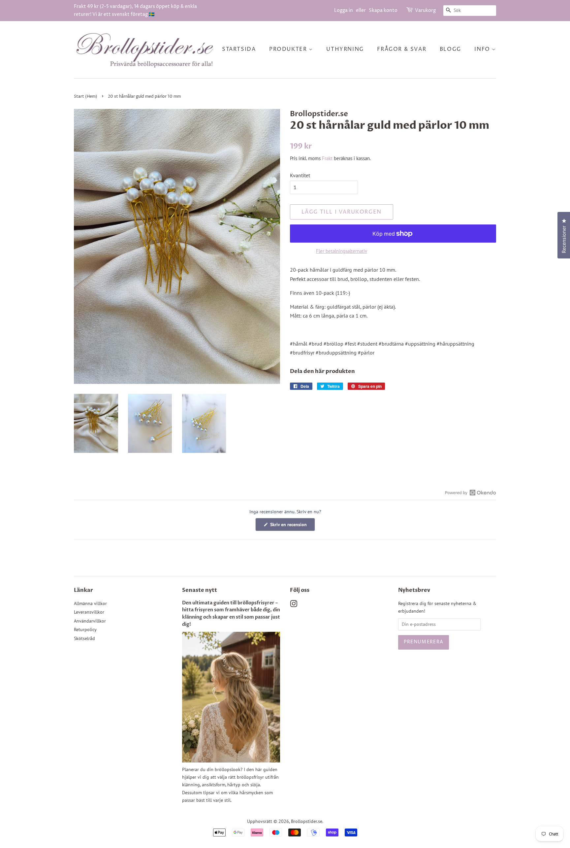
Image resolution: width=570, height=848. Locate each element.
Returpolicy (85, 629)
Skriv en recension (292, 526)
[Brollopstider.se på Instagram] (293, 605)
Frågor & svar (401, 49)
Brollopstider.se (306, 821)
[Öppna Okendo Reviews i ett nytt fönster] (470, 492)
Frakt (327, 158)
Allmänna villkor (90, 603)
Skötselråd (84, 638)
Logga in (343, 10)
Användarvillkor (90, 621)
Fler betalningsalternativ (341, 251)
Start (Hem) (85, 96)
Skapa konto (383, 10)
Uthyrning (345, 49)
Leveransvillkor (89, 612)
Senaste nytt (199, 590)
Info (483, 49)
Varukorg (425, 10)
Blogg (450, 49)
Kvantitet (300, 175)
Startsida (239, 49)
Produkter (289, 49)
